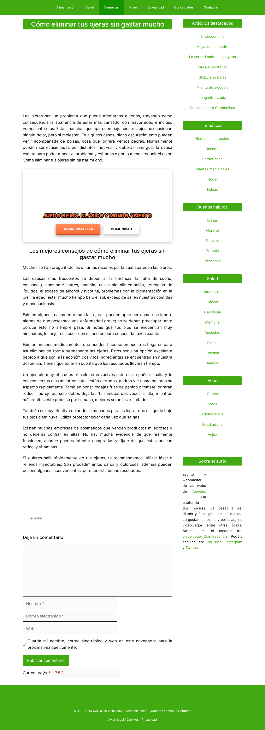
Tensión (212, 353)
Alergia (212, 363)
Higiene (212, 230)
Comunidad (121, 229)
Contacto (184, 711)
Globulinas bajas (212, 77)
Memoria (212, 322)
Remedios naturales (212, 139)
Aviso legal (116, 720)
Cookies (133, 720)
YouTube (214, 542)
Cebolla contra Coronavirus (212, 108)
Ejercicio (212, 241)
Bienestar (111, 7)
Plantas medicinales (212, 169)
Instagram (234, 542)
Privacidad (149, 720)
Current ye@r (37, 673)
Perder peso (212, 159)
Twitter (191, 548)
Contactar (211, 7)
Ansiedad (212, 332)
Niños (212, 404)
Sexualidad (156, 7)
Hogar (212, 179)
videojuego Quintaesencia (205, 536)
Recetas (212, 149)
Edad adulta (212, 424)
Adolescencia (212, 414)
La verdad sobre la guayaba (212, 57)
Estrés (212, 343)
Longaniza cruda (212, 98)
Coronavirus (212, 292)
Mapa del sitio (136, 711)
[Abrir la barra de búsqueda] (230, 7)
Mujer (133, 7)
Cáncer (212, 302)
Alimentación (65, 7)
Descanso (212, 261)
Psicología (212, 312)
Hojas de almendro (212, 47)
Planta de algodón (212, 87)
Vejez (212, 435)
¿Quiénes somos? (162, 711)
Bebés (212, 394)
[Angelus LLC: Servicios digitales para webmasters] (97, 493)
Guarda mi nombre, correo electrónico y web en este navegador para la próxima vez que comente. (100, 644)
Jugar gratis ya (78, 229)
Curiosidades (184, 7)
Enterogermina (212, 36)
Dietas (212, 220)
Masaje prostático (212, 67)
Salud (90, 7)
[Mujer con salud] (38, 7)
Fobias (212, 189)
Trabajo (212, 251)
